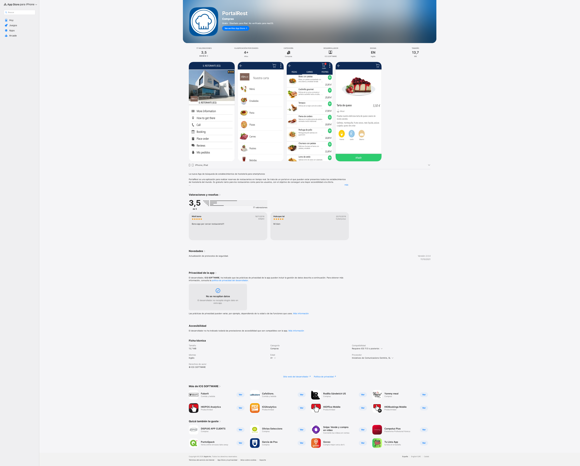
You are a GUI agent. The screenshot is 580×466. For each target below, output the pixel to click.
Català (426, 456)
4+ (271, 358)
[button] (19, 20)
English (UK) (416, 456)
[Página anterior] (186, 401)
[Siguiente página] (433, 401)
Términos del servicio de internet (201, 460)
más (346, 185)
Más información (301, 313)
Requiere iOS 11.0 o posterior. (366, 348)
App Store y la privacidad (227, 460)
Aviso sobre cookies (248, 460)
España (405, 456)
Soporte (262, 460)
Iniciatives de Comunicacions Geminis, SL (371, 358)
